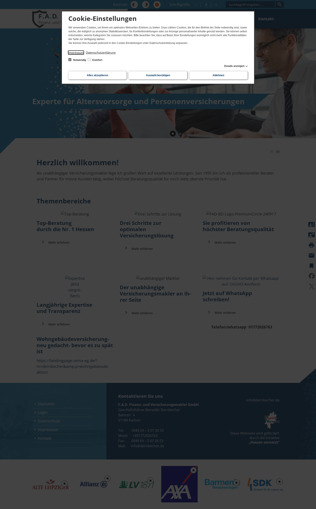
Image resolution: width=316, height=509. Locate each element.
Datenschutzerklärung (101, 52)
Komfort (97, 60)
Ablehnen (218, 75)
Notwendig (79, 60)
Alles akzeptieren (97, 75)
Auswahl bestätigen (158, 75)
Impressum (76, 52)
